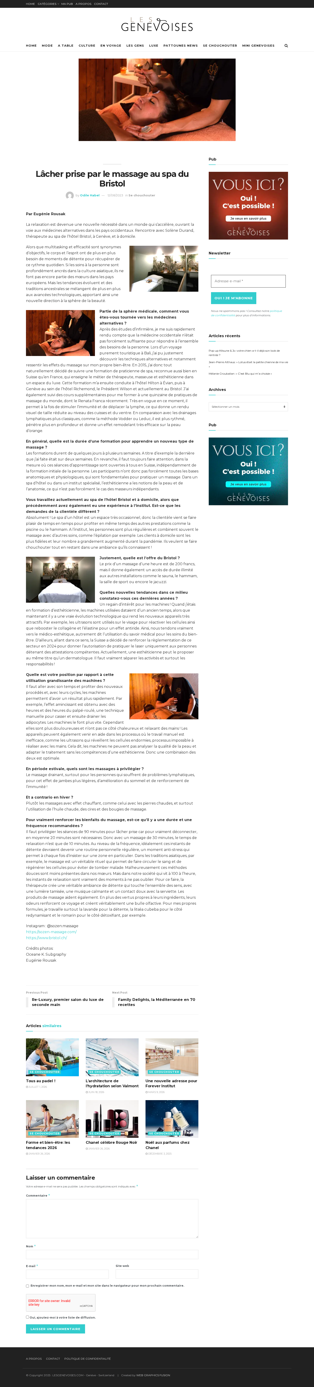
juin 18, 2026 (96, 1092)
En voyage (110, 45)
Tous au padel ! (40, 1081)
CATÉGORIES (47, 4)
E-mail (32, 1266)
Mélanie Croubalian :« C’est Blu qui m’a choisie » (240, 373)
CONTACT (101, 4)
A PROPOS (83, 4)
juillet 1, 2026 (37, 1086)
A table (66, 45)
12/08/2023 (115, 195)
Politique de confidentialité (87, 1358)
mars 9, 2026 (156, 1092)
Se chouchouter (220, 45)
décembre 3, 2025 (159, 1153)
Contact (53, 1358)
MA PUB (67, 4)
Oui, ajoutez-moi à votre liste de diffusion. (62, 1317)
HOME (30, 4)
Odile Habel (90, 195)
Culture (87, 45)
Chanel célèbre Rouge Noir (111, 1142)
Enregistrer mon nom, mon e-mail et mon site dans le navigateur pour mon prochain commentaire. (107, 1285)
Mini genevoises (258, 45)
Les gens (135, 45)
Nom (31, 1246)
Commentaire (38, 1195)
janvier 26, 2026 (39, 1153)
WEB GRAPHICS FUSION (153, 1375)
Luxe (153, 45)
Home (31, 45)
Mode (47, 45)
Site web (122, 1266)
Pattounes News (180, 45)
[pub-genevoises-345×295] (248, 205)
